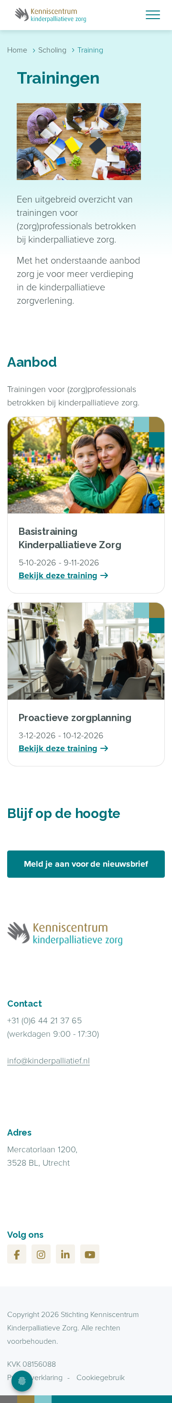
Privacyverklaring (35, 1377)
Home (17, 49)
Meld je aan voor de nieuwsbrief (86, 864)
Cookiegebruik (100, 1377)
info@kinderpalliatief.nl (48, 1060)
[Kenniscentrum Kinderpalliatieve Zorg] (86, 15)
